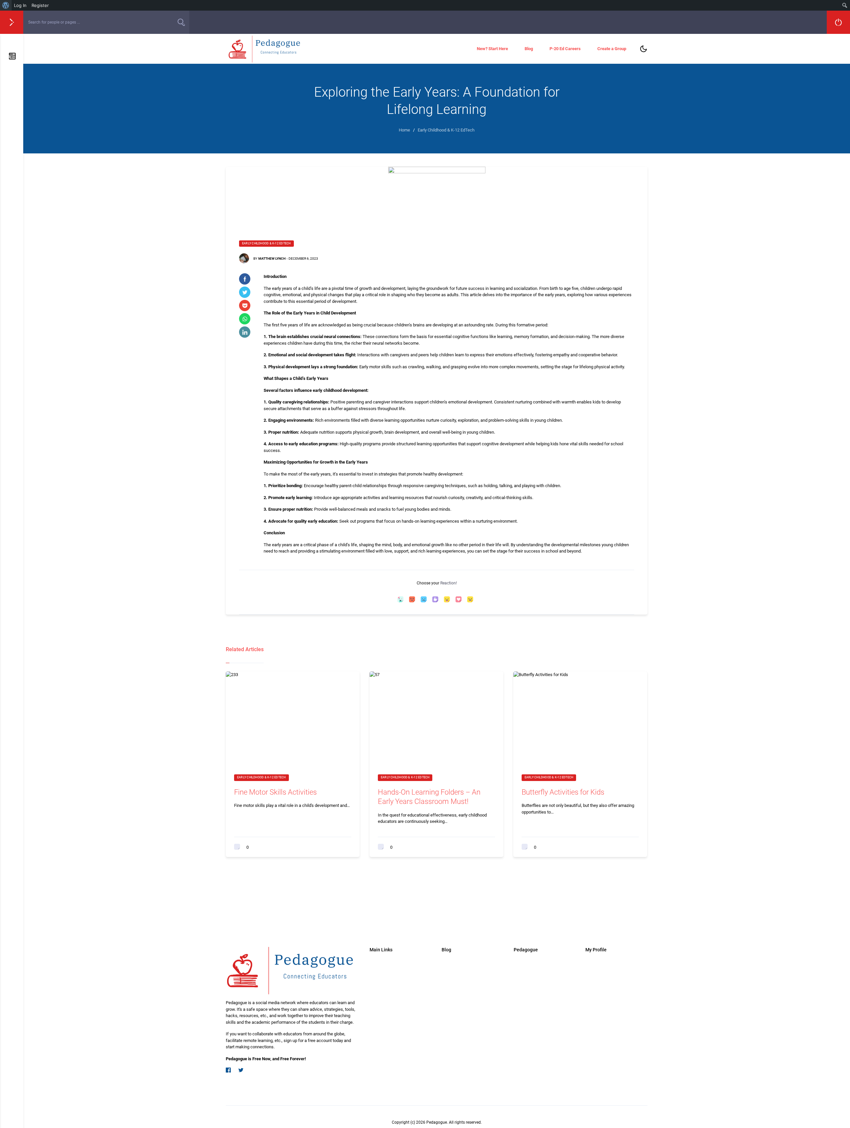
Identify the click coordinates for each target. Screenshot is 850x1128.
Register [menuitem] (40, 5)
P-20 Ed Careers (565, 48)
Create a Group (611, 48)
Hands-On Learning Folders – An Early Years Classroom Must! (429, 797)
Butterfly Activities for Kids (563, 792)
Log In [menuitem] (20, 5)
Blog (529, 48)
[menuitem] (6, 5)
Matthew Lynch (272, 258)
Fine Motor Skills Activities (275, 792)
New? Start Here (492, 48)
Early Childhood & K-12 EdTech (266, 243)
